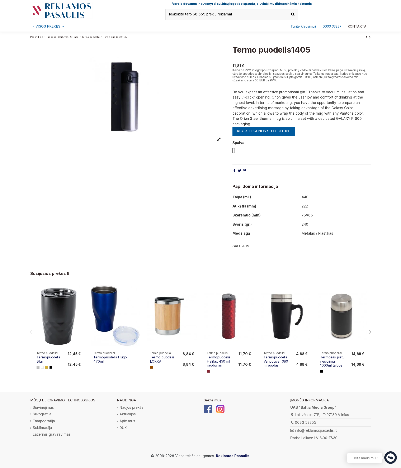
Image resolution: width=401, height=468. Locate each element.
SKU (236, 246)
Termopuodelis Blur (48, 359)
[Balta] (42, 367)
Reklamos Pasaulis (232, 456)
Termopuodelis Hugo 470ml (110, 359)
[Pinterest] (244, 170)
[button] (332, 26)
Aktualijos (127, 414)
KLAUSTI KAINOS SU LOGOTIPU (264, 131)
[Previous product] (367, 37)
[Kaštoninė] (208, 371)
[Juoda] (50, 367)
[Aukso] (46, 367)
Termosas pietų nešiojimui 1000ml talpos (332, 361)
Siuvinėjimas (43, 407)
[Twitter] (239, 170)
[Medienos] (151, 367)
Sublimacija (42, 428)
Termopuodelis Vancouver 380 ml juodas (276, 361)
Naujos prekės (131, 407)
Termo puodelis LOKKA (162, 359)
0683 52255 (305, 422)
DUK (123, 428)
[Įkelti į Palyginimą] (80, 291)
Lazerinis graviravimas (52, 434)
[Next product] (370, 37)
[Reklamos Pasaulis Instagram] (220, 409)
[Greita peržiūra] (80, 299)
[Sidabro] (38, 367)
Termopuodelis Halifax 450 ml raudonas (218, 361)
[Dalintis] (234, 170)
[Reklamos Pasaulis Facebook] (208, 409)
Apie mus (127, 421)
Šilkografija (42, 414)
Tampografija (44, 421)
